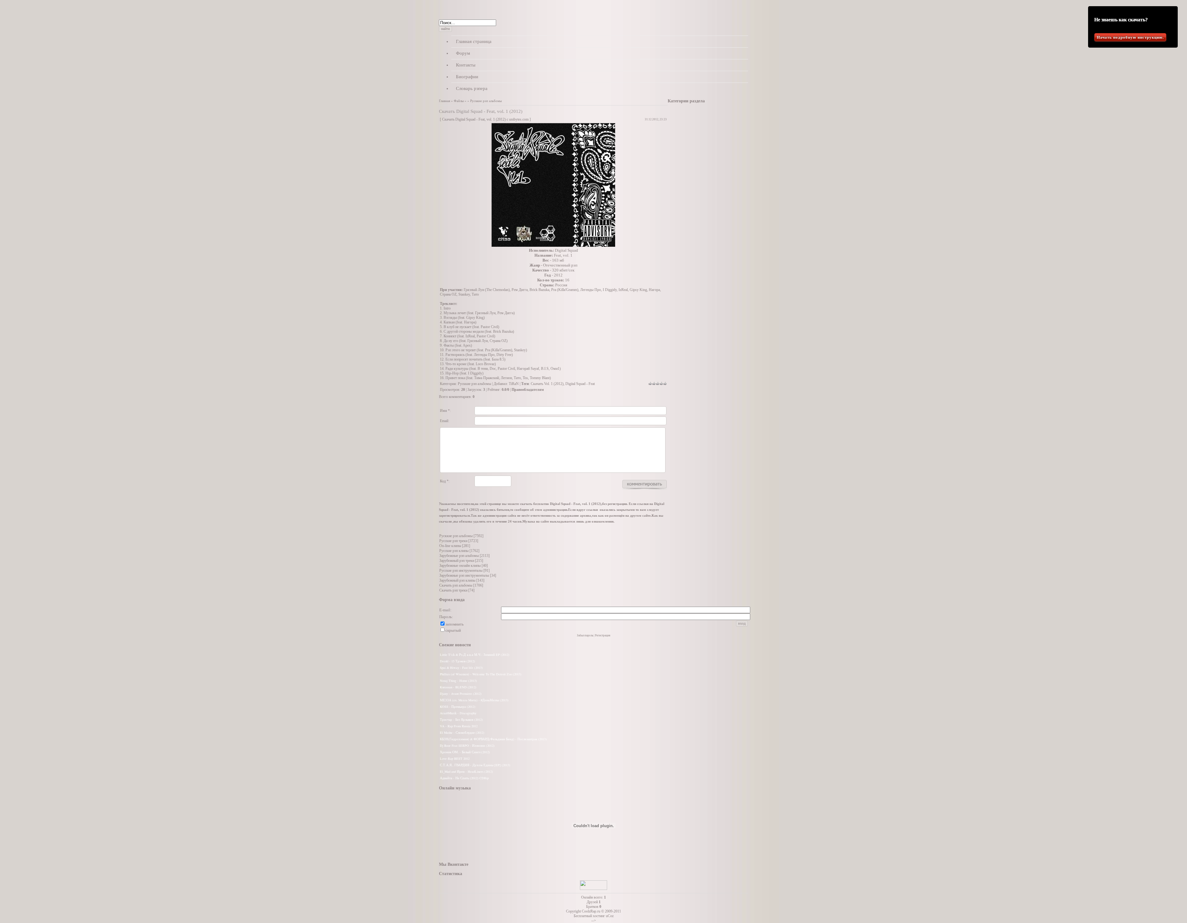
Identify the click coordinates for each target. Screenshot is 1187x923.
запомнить (454, 624)
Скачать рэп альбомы (455, 585)
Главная (444, 101)
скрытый (453, 630)
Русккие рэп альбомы (486, 101)
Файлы (459, 101)
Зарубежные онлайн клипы (460, 565)
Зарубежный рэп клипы (457, 580)
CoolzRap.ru (591, 911)
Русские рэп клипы (454, 551)
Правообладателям (528, 389)
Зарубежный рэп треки (456, 560)
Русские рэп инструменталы (461, 570)
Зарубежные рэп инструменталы (464, 575)
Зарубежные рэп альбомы (459, 555)
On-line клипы (450, 546)
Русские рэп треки (453, 541)
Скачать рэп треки (453, 590)
